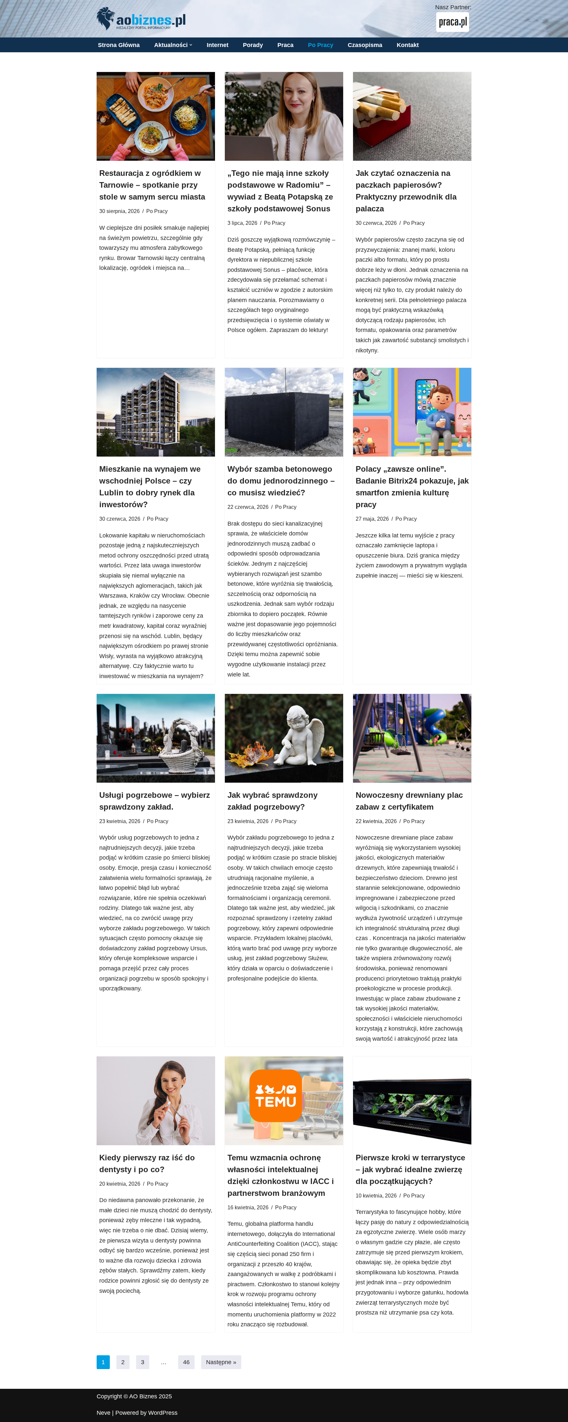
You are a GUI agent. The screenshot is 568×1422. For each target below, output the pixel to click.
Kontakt (408, 45)
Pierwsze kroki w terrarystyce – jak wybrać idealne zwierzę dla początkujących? (410, 1169)
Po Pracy (320, 45)
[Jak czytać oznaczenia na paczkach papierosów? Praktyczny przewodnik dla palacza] (412, 116)
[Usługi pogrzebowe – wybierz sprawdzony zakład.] (156, 738)
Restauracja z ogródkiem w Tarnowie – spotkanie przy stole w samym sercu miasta (152, 185)
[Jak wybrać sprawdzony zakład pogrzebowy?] (284, 738)
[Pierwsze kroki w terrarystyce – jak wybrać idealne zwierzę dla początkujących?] (412, 1100)
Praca (285, 45)
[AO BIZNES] (141, 19)
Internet (217, 45)
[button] (190, 44)
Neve (103, 1413)
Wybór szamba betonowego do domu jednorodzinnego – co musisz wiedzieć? (281, 480)
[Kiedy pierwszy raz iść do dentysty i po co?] (156, 1100)
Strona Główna (119, 45)
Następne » (221, 1362)
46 (186, 1362)
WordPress (163, 1413)
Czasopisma (365, 45)
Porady (253, 45)
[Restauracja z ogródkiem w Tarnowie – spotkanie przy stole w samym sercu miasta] (156, 116)
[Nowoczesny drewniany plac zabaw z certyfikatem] (412, 738)
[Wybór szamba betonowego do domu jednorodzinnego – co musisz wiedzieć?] (284, 412)
